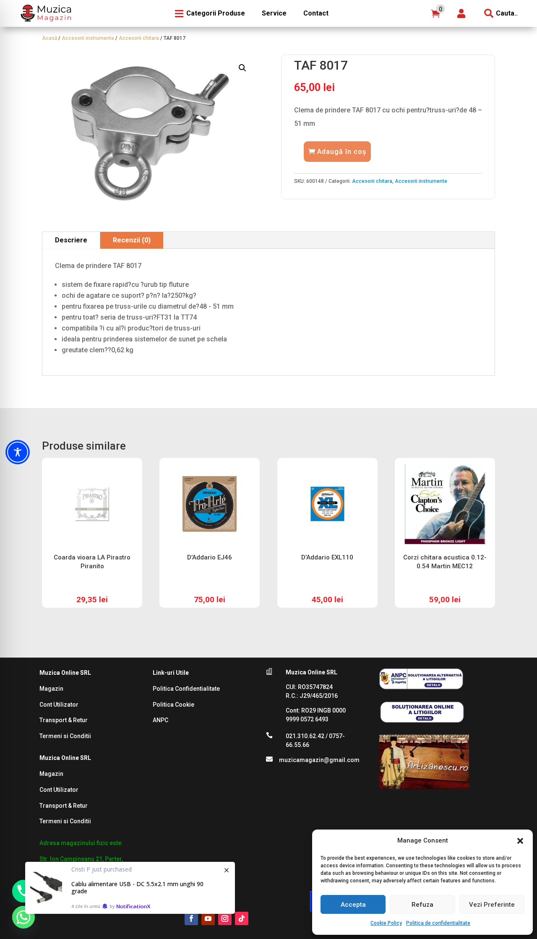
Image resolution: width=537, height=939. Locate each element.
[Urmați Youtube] (208, 918)
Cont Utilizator (58, 704)
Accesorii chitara (139, 38)
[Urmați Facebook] (191, 918)
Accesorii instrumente (88, 38)
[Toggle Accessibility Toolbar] (17, 452)
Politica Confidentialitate (186, 688)
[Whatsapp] (23, 917)
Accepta (353, 904)
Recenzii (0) (132, 240)
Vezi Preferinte (492, 904)
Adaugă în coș (341, 152)
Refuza (422, 904)
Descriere (71, 240)
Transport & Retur (63, 720)
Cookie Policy (386, 923)
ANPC (160, 720)
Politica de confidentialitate (438, 923)
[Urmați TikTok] (241, 918)
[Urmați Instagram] (225, 918)
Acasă (49, 38)
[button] (520, 841)
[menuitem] (45, 13)
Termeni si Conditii (65, 736)
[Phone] (23, 891)
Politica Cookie (173, 704)
